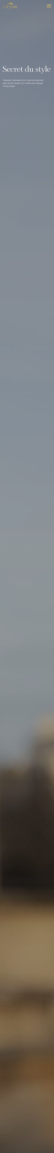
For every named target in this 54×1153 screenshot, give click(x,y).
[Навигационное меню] (49, 5)
